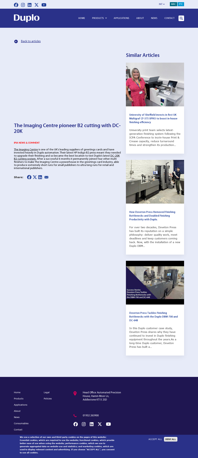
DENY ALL (170, 439)
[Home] (26, 18)
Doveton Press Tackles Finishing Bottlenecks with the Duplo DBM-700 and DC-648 (153, 317)
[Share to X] (35, 177)
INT (160, 4)
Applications (121, 18)
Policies (48, 398)
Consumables (21, 423)
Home (81, 18)
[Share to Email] (46, 177)
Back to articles (31, 41)
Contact (169, 18)
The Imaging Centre (26, 149)
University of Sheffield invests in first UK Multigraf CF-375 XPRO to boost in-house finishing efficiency (153, 119)
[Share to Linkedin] (40, 177)
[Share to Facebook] (29, 177)
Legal (47, 392)
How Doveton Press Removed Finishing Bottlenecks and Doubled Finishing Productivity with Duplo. (152, 216)
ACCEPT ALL (155, 439)
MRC (173, 4)
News (154, 18)
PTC (181, 4)
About (140, 18)
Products (98, 18)
